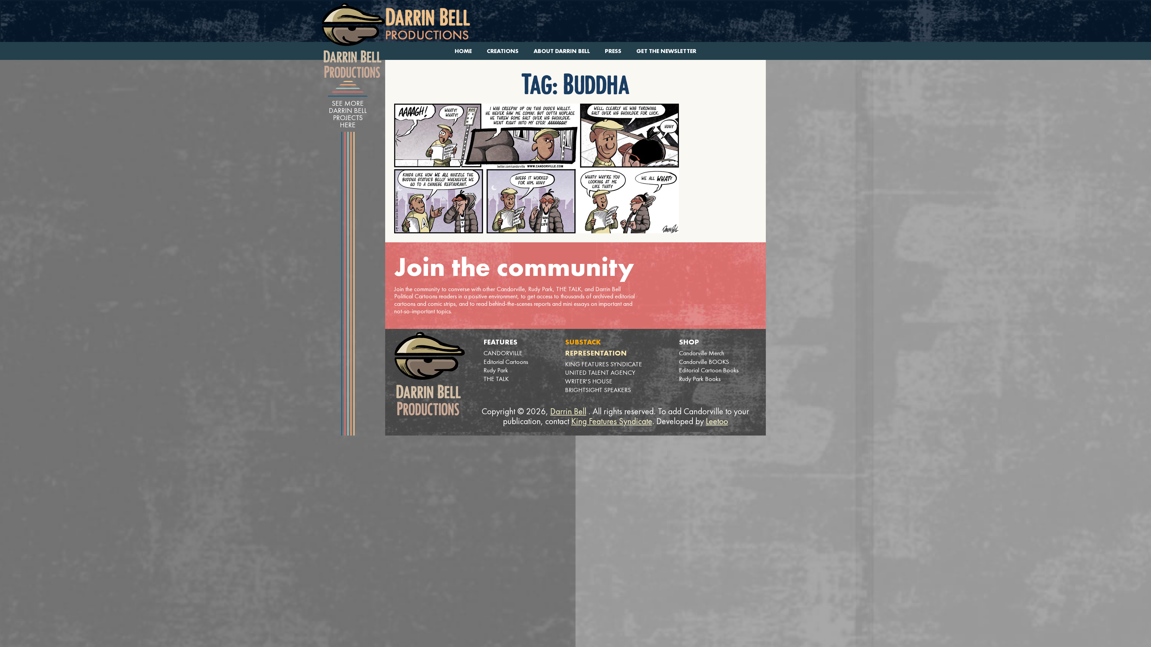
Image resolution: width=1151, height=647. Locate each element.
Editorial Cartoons (505, 362)
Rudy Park (495, 370)
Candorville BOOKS (704, 362)
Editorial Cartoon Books (709, 370)
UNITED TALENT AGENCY (600, 372)
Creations (503, 51)
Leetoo (717, 421)
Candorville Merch (701, 353)
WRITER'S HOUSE (588, 381)
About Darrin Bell (562, 51)
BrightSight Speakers (598, 390)
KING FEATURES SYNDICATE (603, 364)
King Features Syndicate (611, 421)
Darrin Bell (568, 411)
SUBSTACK (583, 342)
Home (463, 51)
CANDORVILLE (502, 353)
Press (613, 51)
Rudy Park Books (700, 379)
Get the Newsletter (666, 51)
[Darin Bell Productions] (353, 40)
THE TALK (496, 379)
